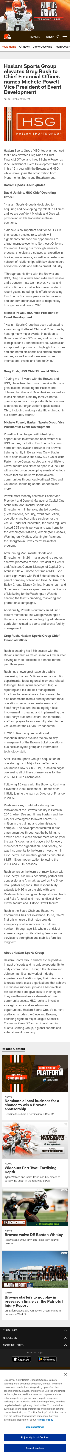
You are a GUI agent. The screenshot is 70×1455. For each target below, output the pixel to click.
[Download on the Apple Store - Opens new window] (21, 1359)
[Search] (58, 36)
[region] (35, 1412)
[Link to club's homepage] (7, 35)
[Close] (65, 1374)
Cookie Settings (35, 1426)
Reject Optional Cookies (35, 1437)
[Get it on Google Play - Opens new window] (47, 1361)
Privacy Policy (45, 1419)
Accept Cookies (35, 1447)
